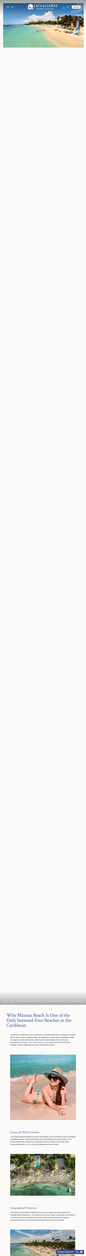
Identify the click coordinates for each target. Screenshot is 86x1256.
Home (5, 1001)
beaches (40, 1042)
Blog (12, 1001)
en (67, 7)
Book (75, 7)
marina (30, 1042)
